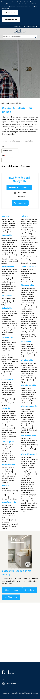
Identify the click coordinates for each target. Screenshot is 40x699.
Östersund (4, 376)
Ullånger (29, 428)
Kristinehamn (25, 371)
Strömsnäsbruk (6, 453)
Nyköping (33, 273)
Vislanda (11, 457)
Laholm (3, 326)
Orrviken (4, 367)
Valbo (3, 292)
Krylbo (3, 246)
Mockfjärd (4, 253)
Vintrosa (4, 499)
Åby (6, 526)
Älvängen (29, 509)
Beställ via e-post (11, 597)
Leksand (9, 246)
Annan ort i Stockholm (28, 288)
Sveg (2, 372)
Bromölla (34, 221)
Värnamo (4, 405)
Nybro (3, 428)
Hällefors (4, 493)
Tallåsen (11, 290)
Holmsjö (10, 219)
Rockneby (4, 430)
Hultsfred (4, 417)
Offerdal (9, 365)
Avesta (3, 238)
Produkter (5, 693)
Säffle (28, 378)
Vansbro (4, 261)
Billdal (23, 459)
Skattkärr (29, 374)
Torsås (10, 434)
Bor (10, 382)
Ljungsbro (12, 509)
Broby (28, 221)
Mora (10, 253)
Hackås (8, 351)
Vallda (15, 330)
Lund (28, 240)
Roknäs (12, 476)
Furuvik (11, 273)
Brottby (23, 294)
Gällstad (24, 467)
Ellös (35, 461)
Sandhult (24, 488)
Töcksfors (24, 380)
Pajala (13, 474)
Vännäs (23, 403)
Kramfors (24, 417)
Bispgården (5, 340)
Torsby (33, 378)
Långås (9, 326)
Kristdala (4, 422)
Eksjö (10, 384)
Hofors (12, 280)
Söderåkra (13, 432)
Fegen (3, 313)
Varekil (23, 503)
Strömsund (4, 369)
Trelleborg (31, 253)
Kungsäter (13, 324)
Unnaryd (9, 330)
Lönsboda (24, 242)
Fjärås (8, 313)
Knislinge (31, 236)
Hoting (3, 357)
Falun (9, 240)
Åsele (34, 403)
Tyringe (23, 255)
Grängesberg (5, 244)
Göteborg (31, 467)
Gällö (3, 351)
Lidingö (23, 307)
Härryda (26, 474)
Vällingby (24, 332)
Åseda (12, 459)
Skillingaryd (5, 399)
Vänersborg (31, 505)
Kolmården (4, 507)
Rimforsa (4, 516)
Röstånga (29, 244)
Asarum (3, 219)
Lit (8, 361)
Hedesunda (4, 280)
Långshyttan (5, 251)
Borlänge (10, 238)
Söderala (4, 290)
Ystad (35, 257)
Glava (23, 367)
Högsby (11, 417)
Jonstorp (24, 236)
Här (2, 141)
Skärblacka (4, 518)
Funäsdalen (10, 347)
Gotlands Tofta (10, 299)
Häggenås (10, 357)
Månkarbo (30, 351)
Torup (3, 330)
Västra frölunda (31, 507)
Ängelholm (24, 261)
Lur (30, 480)
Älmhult (3, 461)
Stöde (23, 426)
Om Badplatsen (24, 693)
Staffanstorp (33, 248)
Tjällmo (13, 520)
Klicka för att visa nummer (19, 187)
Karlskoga (11, 493)
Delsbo (9, 271)
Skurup (32, 246)
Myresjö (9, 394)
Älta (35, 336)
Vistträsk (4, 478)
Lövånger (24, 392)
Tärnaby (28, 399)
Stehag (23, 250)
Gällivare (9, 470)
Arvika (30, 363)
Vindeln (31, 401)
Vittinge (32, 449)
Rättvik (3, 255)
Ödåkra (31, 261)
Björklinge (30, 344)
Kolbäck (34, 440)
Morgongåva (30, 442)
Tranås (10, 401)
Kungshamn (32, 476)
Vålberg (31, 380)
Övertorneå (4, 482)
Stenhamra (24, 321)
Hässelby (31, 301)
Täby (22, 328)
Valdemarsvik (5, 522)
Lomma (23, 240)
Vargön (29, 503)
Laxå (8, 495)
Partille (30, 486)
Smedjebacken (11, 255)
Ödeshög (4, 528)
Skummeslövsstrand (7, 328)
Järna (23, 305)
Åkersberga (24, 336)
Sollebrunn (30, 490)
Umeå (34, 399)
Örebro (15, 499)
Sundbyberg (24, 323)
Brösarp (23, 223)
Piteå (7, 476)
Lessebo (11, 449)
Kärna (29, 478)
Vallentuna (24, 330)
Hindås (23, 472)
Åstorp (28, 259)
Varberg (3, 332)
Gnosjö (11, 386)
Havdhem (4, 301)
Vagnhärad (29, 282)
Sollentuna (28, 317)
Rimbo (23, 311)
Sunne (23, 378)
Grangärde (10, 242)
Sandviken (10, 288)
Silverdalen (4, 432)
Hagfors (33, 367)
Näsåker (30, 422)
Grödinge (24, 296)
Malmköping (25, 273)
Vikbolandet (5, 524)
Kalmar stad (13, 420)
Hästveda (24, 234)
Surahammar (25, 449)
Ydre (2, 526)
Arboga (23, 438)
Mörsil (10, 363)
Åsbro (10, 499)
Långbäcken (31, 390)
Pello (2, 476)
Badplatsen (4, 103)
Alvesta (10, 445)
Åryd (7, 459)
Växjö (3, 459)
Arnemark (11, 468)
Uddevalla (24, 501)
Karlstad (31, 369)
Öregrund (24, 355)
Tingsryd (4, 455)
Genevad (4, 315)
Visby (3, 305)
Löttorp (3, 424)
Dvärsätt (10, 344)
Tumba (29, 326)
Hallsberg (14, 491)
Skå (22, 317)
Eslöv (35, 223)
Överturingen (25, 432)
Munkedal (24, 484)
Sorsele (30, 397)
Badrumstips (14, 693)
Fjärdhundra (25, 349)
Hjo (22, 474)
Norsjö (23, 394)
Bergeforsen (25, 411)
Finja (22, 226)
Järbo (3, 284)
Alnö (22, 409)
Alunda (23, 344)
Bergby (8, 269)
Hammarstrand (6, 353)
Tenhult (3, 401)
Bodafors (4, 382)
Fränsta (23, 415)
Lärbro (3, 303)
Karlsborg (24, 476)
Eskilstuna (24, 269)
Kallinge (3, 223)
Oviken (10, 367)
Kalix (10, 472)
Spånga (30, 319)
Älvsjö (23, 338)
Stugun (12, 369)
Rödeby (3, 230)
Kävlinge (32, 238)
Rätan (15, 367)
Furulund (24, 228)
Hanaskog (30, 230)
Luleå (8, 474)
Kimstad (4, 505)
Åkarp (23, 259)
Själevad (23, 424)
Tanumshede (33, 497)
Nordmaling (31, 392)
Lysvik (23, 374)
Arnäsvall (28, 409)
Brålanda (34, 459)
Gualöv (23, 230)
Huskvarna (4, 390)
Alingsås (29, 457)
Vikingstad (13, 524)
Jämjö (12, 221)
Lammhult (4, 449)
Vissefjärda (12, 436)
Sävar (23, 399)
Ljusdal (13, 286)
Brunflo (13, 342)
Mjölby (15, 511)
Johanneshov (29, 303)
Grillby (32, 349)
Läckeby (11, 422)
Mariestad (24, 482)
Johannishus (5, 221)
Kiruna (3, 474)
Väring (23, 507)
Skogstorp (24, 276)
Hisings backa (31, 472)
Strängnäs (24, 280)
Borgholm (4, 411)
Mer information (11, 19)
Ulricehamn (32, 501)
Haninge (23, 299)
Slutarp (23, 490)
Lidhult (3, 451)
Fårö (2, 299)
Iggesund (12, 282)
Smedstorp (24, 248)
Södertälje (33, 323)
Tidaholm (24, 499)
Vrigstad (11, 403)
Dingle (30, 461)
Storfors (30, 376)
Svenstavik (9, 372)
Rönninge (29, 311)
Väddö (31, 330)
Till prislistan (29, 590)
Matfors (30, 420)
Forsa (14, 271)
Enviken (3, 240)
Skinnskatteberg (26, 447)
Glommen (4, 317)
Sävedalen (24, 497)
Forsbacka (4, 273)
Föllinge (3, 349)
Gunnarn (28, 388)
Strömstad (24, 495)
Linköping (4, 509)
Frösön (3, 347)
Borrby (23, 221)
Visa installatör (20, 203)
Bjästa (32, 411)
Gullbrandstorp (6, 319)
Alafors (23, 457)
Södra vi (4, 434)
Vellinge (23, 257)
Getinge (10, 315)
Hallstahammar (26, 440)
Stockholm (32, 321)
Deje (34, 363)
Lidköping (24, 480)
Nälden (3, 365)
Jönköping (4, 392)
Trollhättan (32, 499)
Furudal (14, 240)
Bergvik (3, 271)
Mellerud (31, 482)
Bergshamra (33, 290)
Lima (14, 246)
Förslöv (30, 228)
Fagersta (29, 438)
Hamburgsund (25, 470)
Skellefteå (24, 397)
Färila (3, 276)
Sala (28, 445)
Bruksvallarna (5, 342)
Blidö (22, 292)
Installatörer (12, 103)
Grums (28, 367)
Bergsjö (14, 269)
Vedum (34, 503)
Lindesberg (4, 497)
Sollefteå (30, 424)
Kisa (9, 505)
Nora (11, 497)
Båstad (29, 223)
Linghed (3, 248)
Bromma (31, 292)
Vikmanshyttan (12, 261)
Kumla (3, 495)
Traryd (10, 455)
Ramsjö (3, 288)
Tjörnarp (23, 253)
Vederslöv (4, 457)
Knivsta (23, 351)
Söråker (23, 428)
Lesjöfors (33, 371)
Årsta (31, 336)
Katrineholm (25, 271)
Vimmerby (4, 436)
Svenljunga (32, 495)
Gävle (8, 276)
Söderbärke (5, 259)
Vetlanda (4, 403)
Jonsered (33, 474)
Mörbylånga (5, 426)
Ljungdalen (13, 361)
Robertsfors (30, 394)
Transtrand (13, 259)
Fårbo (11, 413)
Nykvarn (30, 309)
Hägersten (24, 301)
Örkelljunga (32, 263)
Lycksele (23, 390)
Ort (2, 156)
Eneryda (8, 447)
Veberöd (29, 255)
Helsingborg (24, 232)
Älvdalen (4, 263)
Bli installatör (17, 26)
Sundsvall (29, 426)
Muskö (29, 307)
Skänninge (11, 516)
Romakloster (11, 303)
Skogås (31, 315)
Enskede (29, 294)
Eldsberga (4, 311)
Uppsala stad (33, 353)
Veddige (10, 332)
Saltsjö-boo (24, 313)
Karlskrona (4, 226)
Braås (3, 447)
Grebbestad (24, 465)
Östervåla (31, 355)
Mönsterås (10, 424)
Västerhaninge (25, 334)
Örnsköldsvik (33, 430)
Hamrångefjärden (6, 278)
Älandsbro (24, 430)
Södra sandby (31, 250)
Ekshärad (24, 365)
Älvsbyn (3, 480)
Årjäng (23, 382)
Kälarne (3, 361)
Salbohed (34, 445)
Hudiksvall (4, 282)
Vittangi (11, 478)
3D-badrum (34, 693)
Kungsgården (5, 286)
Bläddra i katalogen (12, 590)
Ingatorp (12, 390)
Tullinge (23, 326)
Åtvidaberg (12, 526)
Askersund (4, 488)
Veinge (3, 334)
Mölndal (31, 484)
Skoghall (24, 376)
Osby (35, 242)
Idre (12, 244)
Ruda (10, 430)
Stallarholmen (25, 278)
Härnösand (30, 415)
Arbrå (3, 269)
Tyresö (35, 326)
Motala (3, 513)
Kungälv (23, 478)
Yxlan (33, 334)
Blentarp (34, 219)
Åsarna (14, 374)
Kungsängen (29, 305)
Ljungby (9, 451)
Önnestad (24, 263)
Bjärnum (27, 219)
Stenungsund (25, 493)
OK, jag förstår (10, 12)
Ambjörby (24, 363)
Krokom (15, 359)
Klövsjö (9, 359)
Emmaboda (5, 413)
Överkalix (10, 480)
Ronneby (11, 228)
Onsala (15, 326)
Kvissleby (31, 417)
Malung (13, 251)
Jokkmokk (4, 472)
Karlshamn (11, 223)
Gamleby (13, 415)
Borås (28, 459)
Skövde (30, 488)
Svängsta (4, 232)
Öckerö (23, 511)
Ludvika (10, 248)
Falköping (24, 463)
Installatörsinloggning (29, 26)
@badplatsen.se (11, 684)
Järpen (3, 359)
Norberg (23, 445)
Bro (27, 292)
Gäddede (10, 349)
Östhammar (24, 357)
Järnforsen (4, 420)
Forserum (4, 386)
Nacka (34, 307)
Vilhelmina (24, 401)
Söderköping (5, 520)
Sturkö (9, 230)
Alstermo (4, 445)
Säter (12, 257)
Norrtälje (24, 309)
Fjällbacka (31, 463)
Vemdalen (4, 374)
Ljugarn (11, 301)
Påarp (23, 244)
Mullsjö (3, 394)
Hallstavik (31, 296)
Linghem (12, 507)
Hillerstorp (10, 388)
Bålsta (23, 346)
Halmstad (4, 321)
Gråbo (31, 465)
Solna (34, 317)
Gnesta (31, 269)
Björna (23, 413)
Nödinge (23, 486)
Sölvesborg (12, 232)
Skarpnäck (24, 315)
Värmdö (30, 332)
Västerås (24, 451)
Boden (3, 470)
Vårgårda (24, 505)
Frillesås (14, 313)
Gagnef (3, 242)
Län (2, 147)
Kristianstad (25, 238)
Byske (23, 388)
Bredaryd (4, 384)
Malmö (31, 242)
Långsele (24, 420)
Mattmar (4, 363)
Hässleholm (33, 232)
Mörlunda (13, 426)
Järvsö (8, 284)
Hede (11, 355)
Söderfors (24, 353)
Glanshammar (5, 491)
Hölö (22, 303)
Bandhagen (24, 290)
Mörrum (12, 226)
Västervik (4, 438)
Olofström (4, 228)
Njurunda (24, 422)
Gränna (3, 388)
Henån (33, 470)
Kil (36, 369)
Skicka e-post (21, 193)
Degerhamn (12, 411)
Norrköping (10, 513)
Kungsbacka (5, 324)
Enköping (29, 346)
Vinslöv (29, 257)
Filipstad (31, 365)
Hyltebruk (12, 321)
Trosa (23, 282)
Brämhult (24, 461)
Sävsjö (12, 399)
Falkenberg (12, 311)
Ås (9, 374)
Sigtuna (32, 313)
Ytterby (23, 509)
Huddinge (30, 299)
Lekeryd (11, 392)
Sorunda (23, 319)
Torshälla (32, 280)
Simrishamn (24, 246)
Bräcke (3, 344)
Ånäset (29, 403)
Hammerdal (5, 355)
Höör (29, 234)
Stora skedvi (5, 257)
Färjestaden (5, 415)
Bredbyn (29, 413)
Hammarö (24, 369)
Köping (23, 442)
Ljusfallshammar (6, 511)
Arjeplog (4, 468)
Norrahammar (5, 397)
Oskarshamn (10, 428)
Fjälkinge (28, 226)
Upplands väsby (30, 328)
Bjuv (22, 219)
